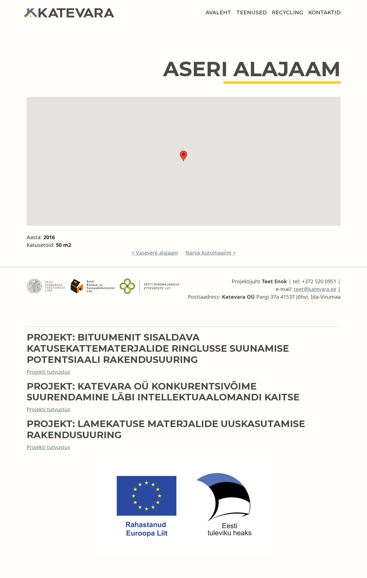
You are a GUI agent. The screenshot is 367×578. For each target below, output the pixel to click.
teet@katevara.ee (315, 289)
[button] (183, 156)
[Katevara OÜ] (71, 12)
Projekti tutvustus (48, 371)
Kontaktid (324, 12)
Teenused (251, 12)
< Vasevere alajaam (155, 252)
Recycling (287, 12)
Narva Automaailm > (211, 252)
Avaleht (218, 12)
